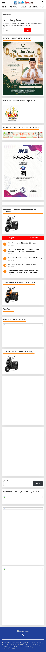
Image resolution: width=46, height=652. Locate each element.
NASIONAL (5, 645)
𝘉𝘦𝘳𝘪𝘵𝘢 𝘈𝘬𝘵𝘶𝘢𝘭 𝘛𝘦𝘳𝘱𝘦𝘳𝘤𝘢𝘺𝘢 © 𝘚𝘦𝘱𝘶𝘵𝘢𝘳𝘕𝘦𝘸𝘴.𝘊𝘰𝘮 (18, 643)
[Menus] (3, 2)
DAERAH (14, 645)
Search (5, 480)
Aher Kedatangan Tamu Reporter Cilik (22, 264)
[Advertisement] (23, 400)
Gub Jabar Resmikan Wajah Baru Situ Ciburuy (25, 258)
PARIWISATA (24, 645)
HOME (39, 643)
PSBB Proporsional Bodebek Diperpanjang (23, 243)
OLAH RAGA (34, 645)
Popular (12, 238)
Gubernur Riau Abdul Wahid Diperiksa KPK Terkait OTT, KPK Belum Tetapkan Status (23, 271)
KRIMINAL (14, 647)
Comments (34, 238)
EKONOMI (5, 647)
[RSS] (23, 635)
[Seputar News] (23, 2)
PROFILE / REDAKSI (8, 649)
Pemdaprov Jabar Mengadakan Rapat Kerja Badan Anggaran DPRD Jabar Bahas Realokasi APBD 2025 (24, 250)
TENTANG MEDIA (25, 647)
